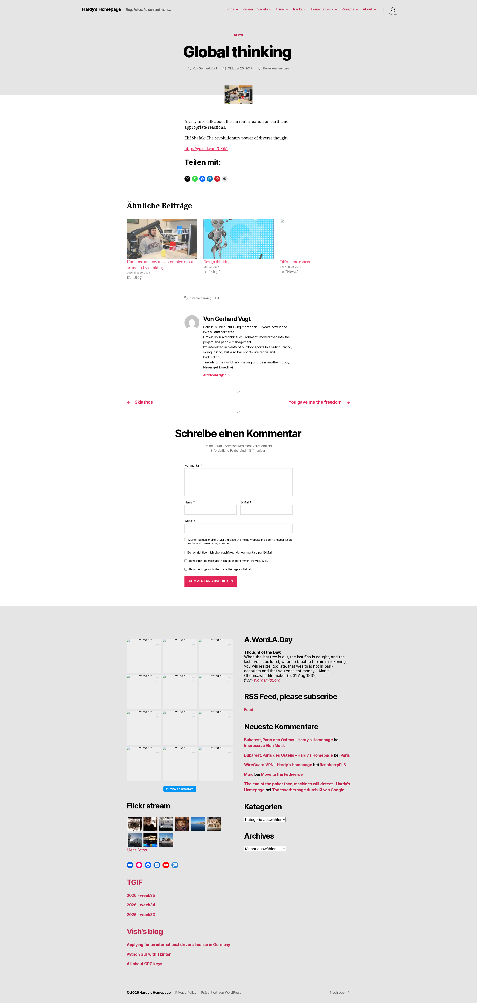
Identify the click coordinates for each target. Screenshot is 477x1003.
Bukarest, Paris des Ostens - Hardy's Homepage (288, 739)
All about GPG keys (144, 963)
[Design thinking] (238, 239)
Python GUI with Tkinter (149, 954)
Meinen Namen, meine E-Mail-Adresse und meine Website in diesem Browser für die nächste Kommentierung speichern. (240, 541)
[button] (144, 656)
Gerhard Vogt (208, 68)
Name (189, 502)
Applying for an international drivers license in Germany (178, 944)
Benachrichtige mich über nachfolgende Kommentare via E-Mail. (228, 560)
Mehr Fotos (137, 850)
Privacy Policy (185, 992)
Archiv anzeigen (216, 375)
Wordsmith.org (267, 680)
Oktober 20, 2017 (240, 68)
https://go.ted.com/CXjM (206, 148)
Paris (345, 755)
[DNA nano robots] (315, 239)
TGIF (134, 882)
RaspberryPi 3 (333, 764)
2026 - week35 (141, 895)
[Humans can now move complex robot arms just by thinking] (162, 239)
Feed (248, 709)
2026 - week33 (141, 914)
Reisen (248, 9)
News (238, 35)
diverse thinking (200, 298)
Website (189, 521)
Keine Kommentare (276, 68)
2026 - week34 (141, 905)
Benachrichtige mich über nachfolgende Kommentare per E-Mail (229, 552)
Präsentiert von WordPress (221, 992)
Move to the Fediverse (282, 774)
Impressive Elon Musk (265, 745)
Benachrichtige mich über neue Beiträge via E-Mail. (220, 569)
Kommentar (193, 465)
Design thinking (216, 262)
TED (216, 298)
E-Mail (245, 502)
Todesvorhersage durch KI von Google (308, 790)
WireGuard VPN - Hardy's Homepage (278, 764)
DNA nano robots (295, 262)
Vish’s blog (145, 931)
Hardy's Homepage (101, 9)
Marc (248, 774)
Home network (322, 9)
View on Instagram (181, 788)
